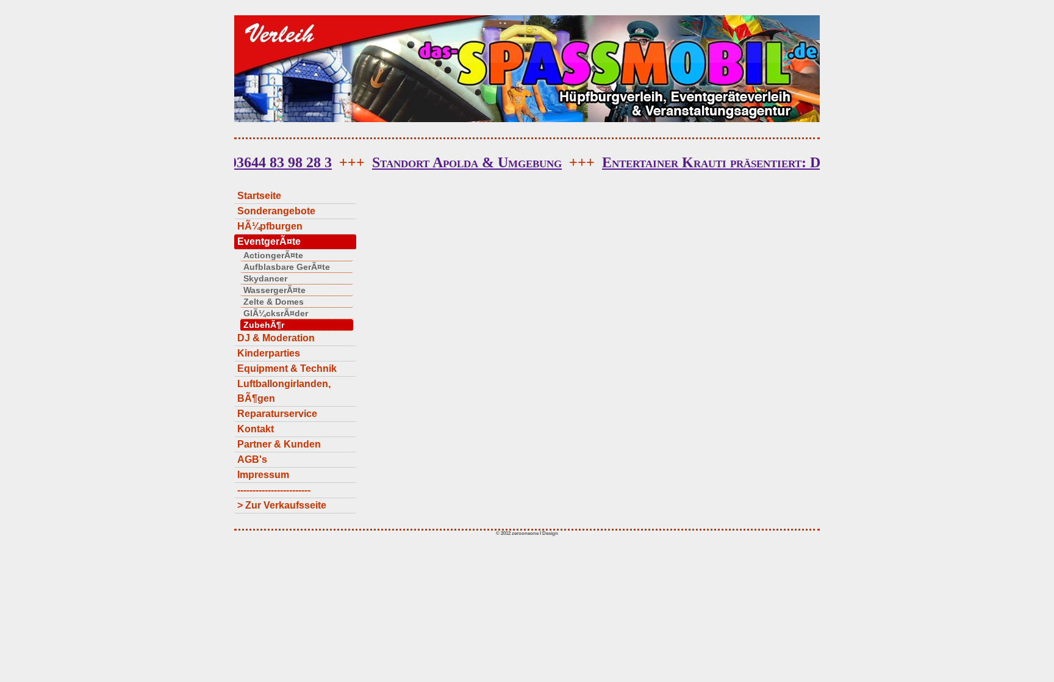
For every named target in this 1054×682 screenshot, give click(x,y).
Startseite (259, 195)
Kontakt (255, 429)
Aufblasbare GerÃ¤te (286, 267)
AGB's (252, 459)
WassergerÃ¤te (274, 290)
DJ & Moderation (276, 338)
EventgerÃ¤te (269, 241)
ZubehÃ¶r (263, 325)
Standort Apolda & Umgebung (650, 162)
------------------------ (273, 490)
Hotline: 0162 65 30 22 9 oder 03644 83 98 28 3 (368, 162)
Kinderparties (268, 353)
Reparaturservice (277, 413)
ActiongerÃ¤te (273, 255)
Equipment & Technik (287, 368)
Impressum (263, 475)
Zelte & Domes (273, 302)
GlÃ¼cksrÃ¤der (275, 313)
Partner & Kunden (279, 444)
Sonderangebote (276, 211)
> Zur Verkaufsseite (281, 505)
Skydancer (265, 278)
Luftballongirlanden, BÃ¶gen (284, 391)
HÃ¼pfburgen (270, 226)
